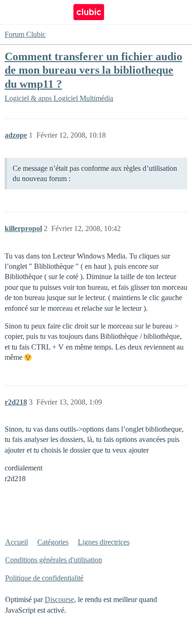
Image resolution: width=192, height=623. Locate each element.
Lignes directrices (104, 542)
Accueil (16, 542)
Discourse (59, 599)
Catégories (53, 542)
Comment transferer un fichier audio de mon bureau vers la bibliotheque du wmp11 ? (93, 70)
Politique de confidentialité (44, 578)
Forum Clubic (25, 34)
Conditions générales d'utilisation (53, 560)
